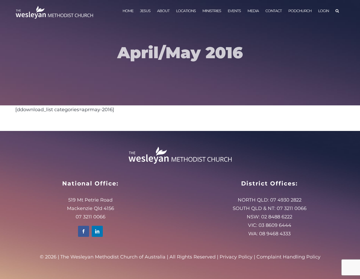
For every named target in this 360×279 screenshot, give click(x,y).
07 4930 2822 (285, 200)
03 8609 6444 (275, 225)
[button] (337, 10)
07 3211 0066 (292, 208)
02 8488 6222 (276, 217)
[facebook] (83, 231)
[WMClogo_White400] (180, 146)
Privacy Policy (236, 257)
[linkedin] (97, 231)
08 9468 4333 (275, 234)
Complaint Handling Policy (288, 257)
